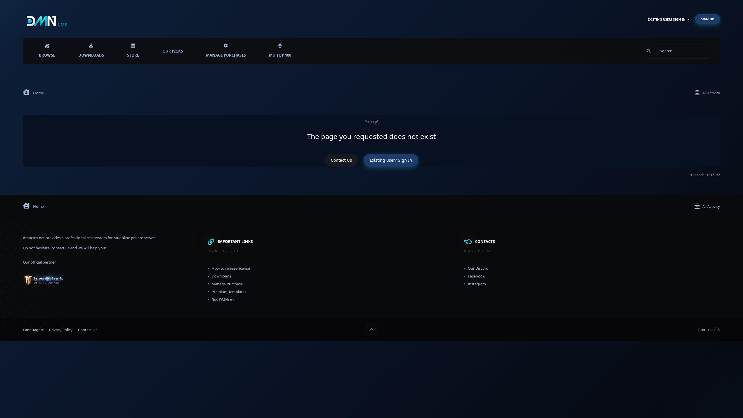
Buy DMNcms (223, 299)
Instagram (477, 284)
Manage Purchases (226, 55)
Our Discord (478, 268)
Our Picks (173, 51)
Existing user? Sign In (667, 19)
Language (32, 329)
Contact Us (341, 160)
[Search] (649, 51)
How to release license (231, 268)
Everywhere (698, 50)
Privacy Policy (61, 329)
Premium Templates (229, 291)
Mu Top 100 (280, 55)
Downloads (91, 55)
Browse (47, 55)
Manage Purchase (227, 284)
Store (133, 55)
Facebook (476, 276)
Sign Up (707, 19)
